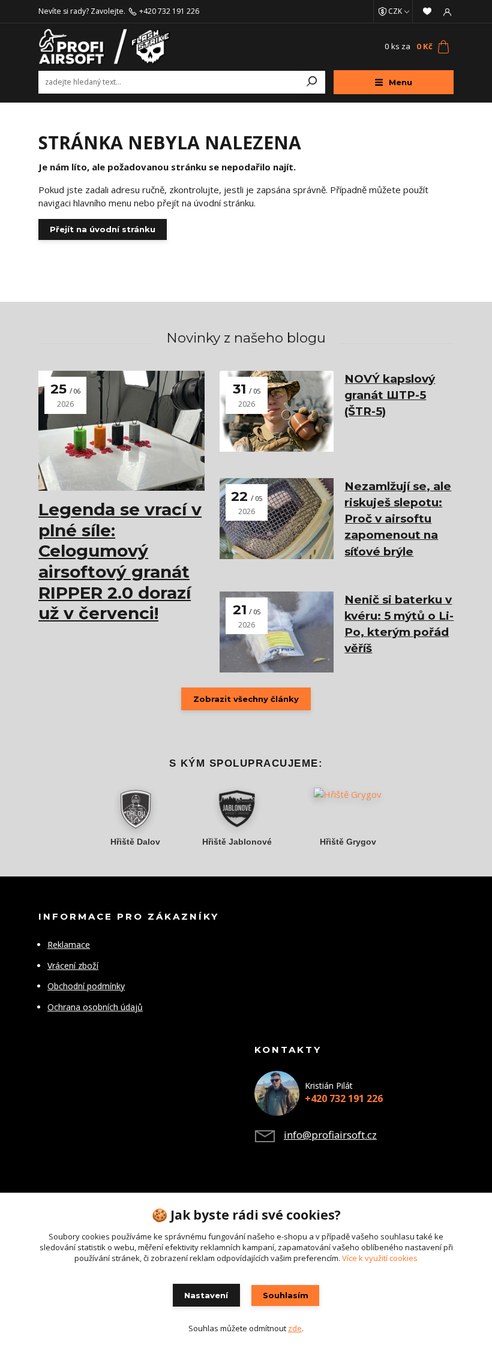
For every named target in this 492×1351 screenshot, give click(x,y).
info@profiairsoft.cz (330, 1135)
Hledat (312, 82)
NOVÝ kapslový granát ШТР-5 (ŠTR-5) (389, 395)
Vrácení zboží (72, 965)
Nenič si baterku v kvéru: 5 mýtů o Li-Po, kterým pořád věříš (399, 624)
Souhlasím (285, 1295)
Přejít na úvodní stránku (102, 229)
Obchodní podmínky (86, 986)
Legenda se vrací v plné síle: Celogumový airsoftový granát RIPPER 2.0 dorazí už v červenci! (120, 561)
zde (295, 1328)
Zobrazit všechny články (246, 699)
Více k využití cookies (380, 1258)
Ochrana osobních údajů (95, 1007)
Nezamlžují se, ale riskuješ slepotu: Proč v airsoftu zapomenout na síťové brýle (397, 519)
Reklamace (68, 944)
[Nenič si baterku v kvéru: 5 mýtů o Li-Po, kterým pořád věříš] (277, 632)
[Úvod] (107, 47)
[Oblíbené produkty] (427, 11)
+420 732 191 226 (169, 11)
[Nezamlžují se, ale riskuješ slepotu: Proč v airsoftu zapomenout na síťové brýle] (277, 518)
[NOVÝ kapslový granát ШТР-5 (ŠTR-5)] (277, 411)
